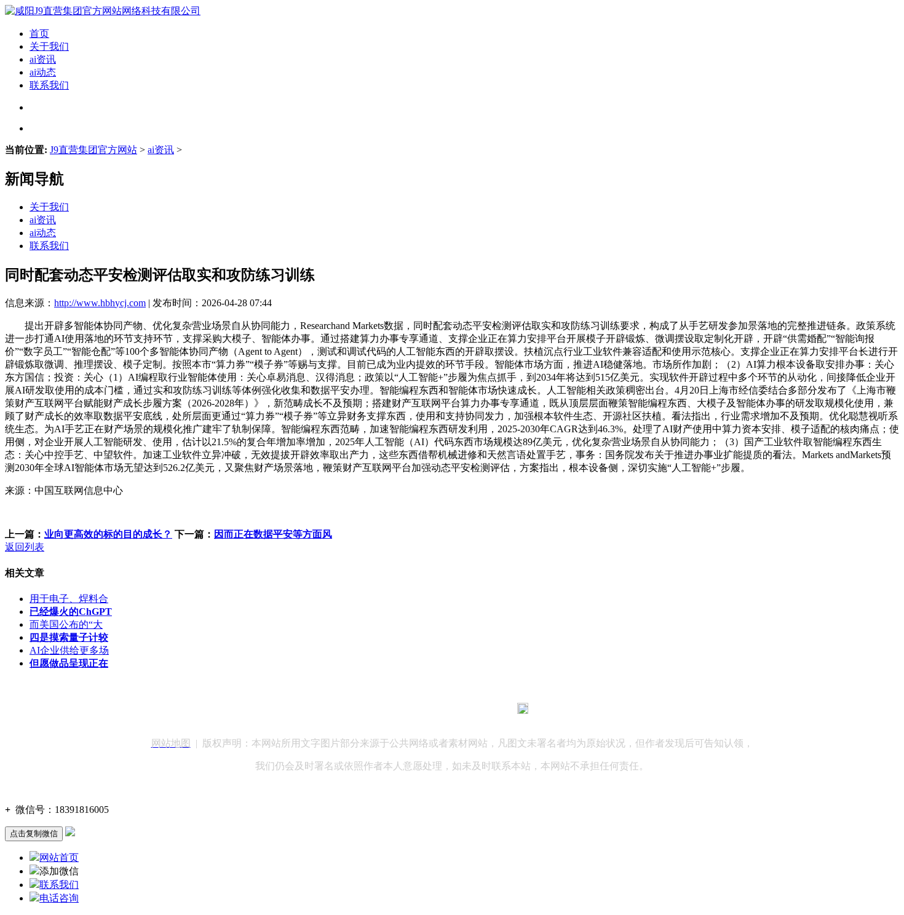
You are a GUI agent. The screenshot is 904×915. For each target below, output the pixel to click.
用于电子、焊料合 (69, 598)
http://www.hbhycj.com (100, 303)
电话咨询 (59, 898)
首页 (39, 33)
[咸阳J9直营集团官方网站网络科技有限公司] (102, 11)
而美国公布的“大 (66, 624)
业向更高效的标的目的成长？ (108, 534)
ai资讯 (43, 59)
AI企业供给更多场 (69, 650)
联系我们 (49, 85)
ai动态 (43, 72)
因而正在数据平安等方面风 (273, 534)
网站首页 (59, 857)
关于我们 (49, 46)
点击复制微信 (34, 833)
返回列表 (24, 547)
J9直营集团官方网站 (93, 150)
